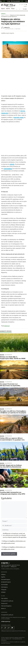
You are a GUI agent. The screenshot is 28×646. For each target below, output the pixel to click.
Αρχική (3, 8)
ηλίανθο (12, 164)
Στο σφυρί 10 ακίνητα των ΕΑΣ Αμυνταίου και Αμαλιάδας (10, 384)
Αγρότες (8, 8)
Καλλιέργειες (4, 587)
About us (3, 608)
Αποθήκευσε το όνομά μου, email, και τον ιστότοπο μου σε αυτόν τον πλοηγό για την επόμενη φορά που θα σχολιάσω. (15, 535)
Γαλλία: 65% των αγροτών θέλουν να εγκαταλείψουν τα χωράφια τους (12, 439)
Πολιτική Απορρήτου (6, 606)
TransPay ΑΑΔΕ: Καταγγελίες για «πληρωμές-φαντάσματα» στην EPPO (12, 493)
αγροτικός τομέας (19, 117)
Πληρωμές (13, 8)
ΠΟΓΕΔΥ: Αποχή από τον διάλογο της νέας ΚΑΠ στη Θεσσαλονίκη (11, 466)
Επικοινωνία (4, 603)
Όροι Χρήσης (4, 598)
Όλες (25, 9)
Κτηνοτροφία (4, 584)
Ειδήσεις (3, 13)
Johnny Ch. (7, 27)
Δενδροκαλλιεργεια (6, 582)
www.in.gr (7, 325)
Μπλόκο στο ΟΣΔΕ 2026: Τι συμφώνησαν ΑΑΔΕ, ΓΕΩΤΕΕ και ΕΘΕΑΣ (12, 357)
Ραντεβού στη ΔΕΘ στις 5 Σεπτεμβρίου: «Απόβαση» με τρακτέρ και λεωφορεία (13, 412)
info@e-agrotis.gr (5, 621)
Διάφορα (3, 592)
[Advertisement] (14, 79)
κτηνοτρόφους (8, 168)
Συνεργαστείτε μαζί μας (7, 601)
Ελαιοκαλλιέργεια (5, 579)
